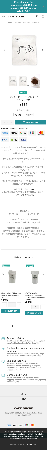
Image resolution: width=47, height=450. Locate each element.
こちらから (29, 195)
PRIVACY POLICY (17, 444)
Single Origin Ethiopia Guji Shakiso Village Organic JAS (11, 295)
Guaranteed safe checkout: (14, 129)
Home (10, 22)
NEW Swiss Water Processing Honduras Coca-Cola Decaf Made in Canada (35, 296)
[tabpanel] (12, 290)
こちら (31, 189)
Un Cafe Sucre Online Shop (16, 16)
